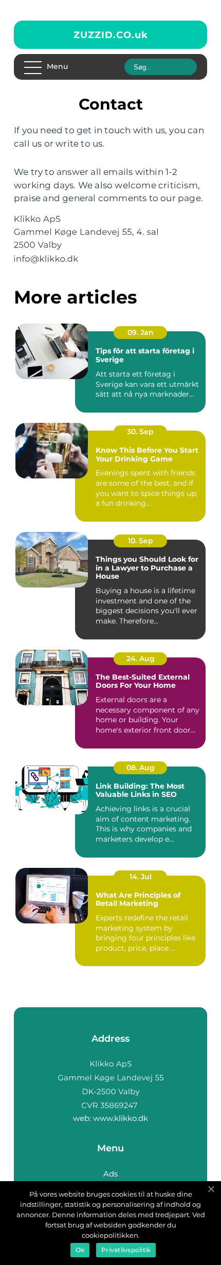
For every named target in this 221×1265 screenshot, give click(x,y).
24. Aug (140, 658)
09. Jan (140, 332)
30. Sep (140, 431)
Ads (110, 1174)
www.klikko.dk (120, 1118)
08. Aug (140, 767)
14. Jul (141, 876)
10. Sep (140, 540)
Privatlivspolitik (126, 1250)
